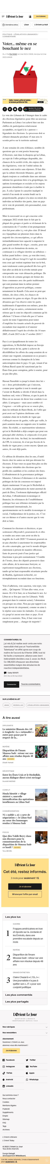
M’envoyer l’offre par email (25, 894)
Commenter (11, 684)
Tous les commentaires (30, 684)
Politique (7, 34)
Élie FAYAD (13, 54)
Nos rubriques (9, 1027)
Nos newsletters (10, 1032)
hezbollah (18, 705)
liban (6, 705)
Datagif (12, 1153)
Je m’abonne (25, 886)
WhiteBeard (21, 1156)
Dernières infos (11, 25)
